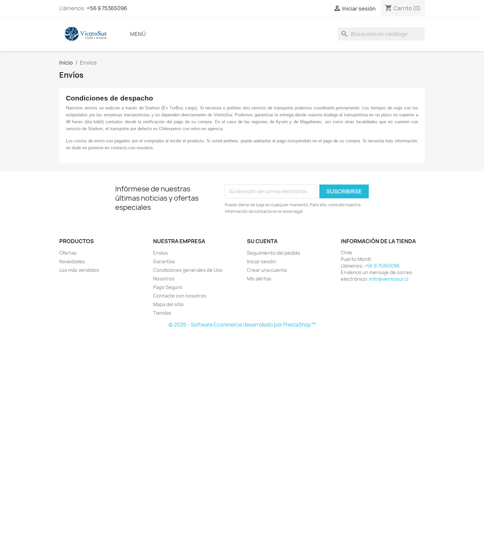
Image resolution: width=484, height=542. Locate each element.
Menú (138, 34)
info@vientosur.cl (388, 279)
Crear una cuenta (267, 270)
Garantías (164, 261)
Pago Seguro (167, 287)
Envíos (160, 253)
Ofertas (68, 253)
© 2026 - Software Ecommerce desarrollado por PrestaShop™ (242, 324)
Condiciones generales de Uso (188, 270)
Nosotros (164, 278)
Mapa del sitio (168, 304)
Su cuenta (262, 241)
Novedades (72, 261)
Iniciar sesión (261, 261)
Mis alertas (259, 278)
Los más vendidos (79, 270)
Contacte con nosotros (179, 296)
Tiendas (162, 313)
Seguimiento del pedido (273, 253)
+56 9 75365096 (107, 8)
